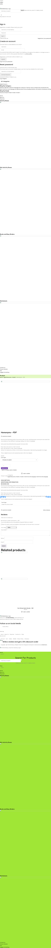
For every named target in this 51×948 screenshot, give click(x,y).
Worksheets (3, 301)
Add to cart (4, 468)
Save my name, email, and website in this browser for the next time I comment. (21, 524)
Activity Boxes (4, 100)
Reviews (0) (5, 484)
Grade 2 (14, 377)
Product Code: (4, 476)
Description (5, 480)
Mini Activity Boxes (6, 167)
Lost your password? (46, 38)
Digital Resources (7, 377)
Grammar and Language (30, 476)
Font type (3, 457)
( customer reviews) (6, 436)
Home (1, 377)
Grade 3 (22, 476)
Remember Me (4, 38)
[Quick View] (1, 605)
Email (2, 542)
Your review (4, 530)
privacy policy (29, 54)
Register (40, 38)
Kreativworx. (44, 644)
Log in (1, 61)
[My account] (0, 19)
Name (3, 538)
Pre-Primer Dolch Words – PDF (25, 608)
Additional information (9, 482)
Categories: (10, 475)
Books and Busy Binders (7, 234)
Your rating (3, 527)
